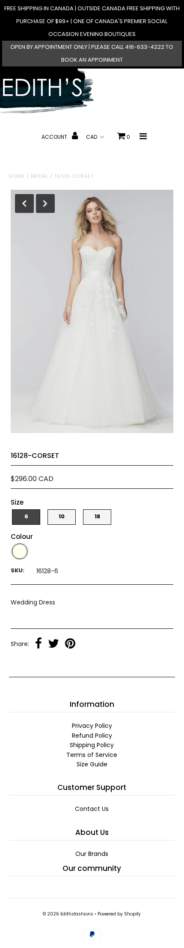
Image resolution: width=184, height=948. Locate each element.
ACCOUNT (55, 137)
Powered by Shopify (119, 914)
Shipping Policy (92, 745)
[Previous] (24, 203)
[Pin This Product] (70, 644)
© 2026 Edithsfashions (68, 914)
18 (97, 516)
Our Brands (91, 853)
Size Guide (92, 764)
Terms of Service (91, 755)
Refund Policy (92, 735)
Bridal (39, 176)
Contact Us (92, 808)
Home (17, 176)
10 (62, 516)
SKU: (17, 570)
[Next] (45, 203)
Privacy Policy (92, 725)
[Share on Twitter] (53, 644)
